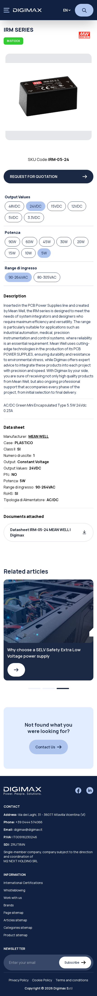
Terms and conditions (71, 980)
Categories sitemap (18, 928)
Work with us (13, 898)
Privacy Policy (18, 980)
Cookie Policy (42, 980)
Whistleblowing (14, 890)
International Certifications (23, 883)
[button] (48, 532)
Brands (9, 905)
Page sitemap (13, 913)
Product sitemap (15, 935)
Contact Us (45, 747)
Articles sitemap (15, 920)
